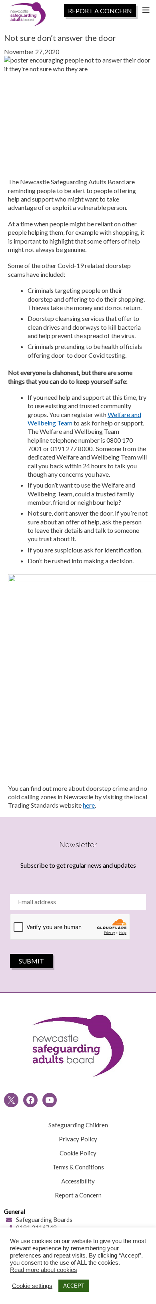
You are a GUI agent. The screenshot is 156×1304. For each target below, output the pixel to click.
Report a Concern (78, 1195)
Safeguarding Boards (44, 1219)
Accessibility (78, 1181)
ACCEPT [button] (73, 1286)
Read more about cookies (43, 1270)
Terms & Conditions (78, 1167)
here (89, 805)
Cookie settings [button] (32, 1286)
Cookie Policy (78, 1153)
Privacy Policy (78, 1139)
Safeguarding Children (78, 1125)
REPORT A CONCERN (100, 10)
